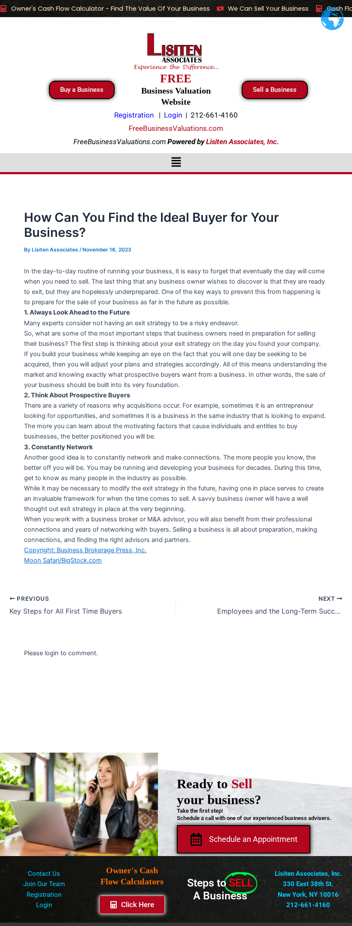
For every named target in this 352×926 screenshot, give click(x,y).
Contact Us (44, 874)
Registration (44, 895)
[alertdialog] (176, 8)
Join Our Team (44, 884)
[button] (176, 162)
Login (44, 905)
